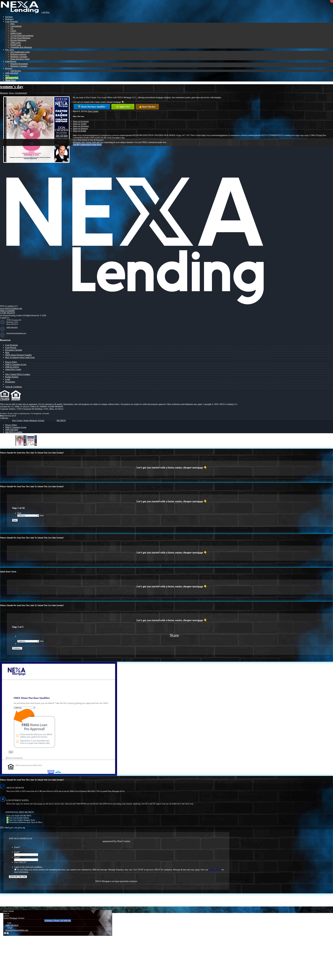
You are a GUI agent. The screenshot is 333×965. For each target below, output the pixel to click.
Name (17, 847)
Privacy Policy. (215, 870)
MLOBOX (61, 420)
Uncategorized (21, 93)
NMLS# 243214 (12, 367)
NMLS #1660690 (7, 311)
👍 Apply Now (123, 106)
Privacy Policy (11, 362)
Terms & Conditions (13, 387)
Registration (10, 382)
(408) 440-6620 (12, 327)
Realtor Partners (11, 377)
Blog (7, 352)
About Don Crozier (13, 369)
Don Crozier (93, 111)
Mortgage (4, 93)
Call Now (45, 12)
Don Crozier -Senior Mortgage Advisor (28, 420)
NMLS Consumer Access (15, 364)
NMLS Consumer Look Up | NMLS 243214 (28, 765)
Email (17, 852)
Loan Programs (11, 345)
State (19, 513)
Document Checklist (13, 350)
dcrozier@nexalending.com (16, 333)
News (11, 93)
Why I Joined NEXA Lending (17, 374)
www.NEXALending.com (11, 308)
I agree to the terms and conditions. (28, 867)
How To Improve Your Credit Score (20, 357)
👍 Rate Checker (147, 106)
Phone (17, 857)
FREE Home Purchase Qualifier (18, 355)
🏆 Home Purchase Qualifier (92, 106)
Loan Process (10, 347)
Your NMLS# (20, 862)
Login (7, 379)
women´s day (11, 86)
